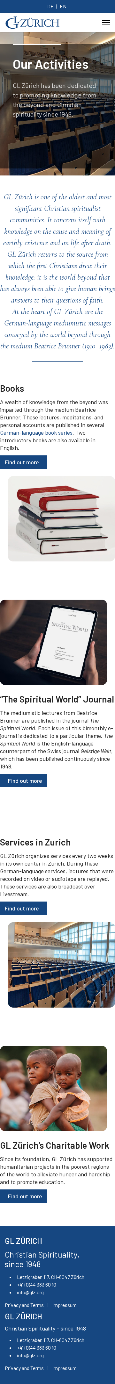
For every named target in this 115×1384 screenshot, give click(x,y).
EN (63, 6)
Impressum (64, 1305)
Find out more (22, 462)
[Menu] (106, 22)
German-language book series (36, 432)
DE (50, 6)
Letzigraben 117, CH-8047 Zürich (50, 1277)
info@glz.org (30, 1292)
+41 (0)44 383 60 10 (36, 1284)
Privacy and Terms (24, 1305)
